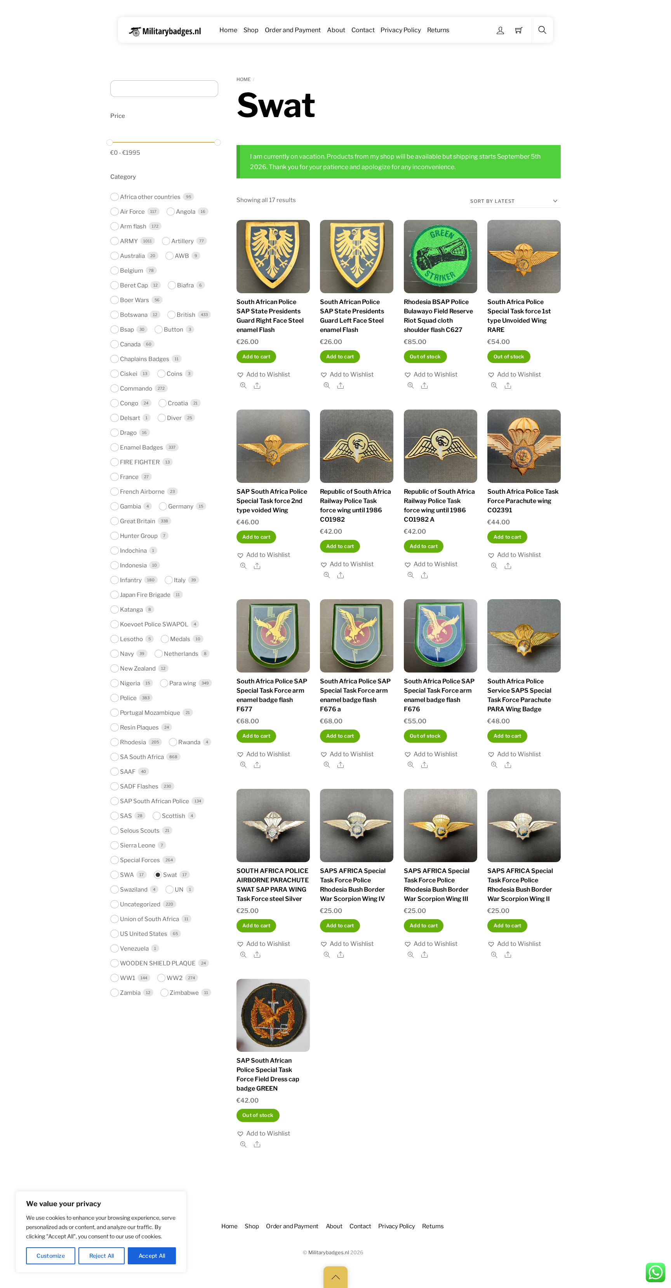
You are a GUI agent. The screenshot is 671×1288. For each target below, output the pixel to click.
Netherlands (181, 653)
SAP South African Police (154, 801)
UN (179, 889)
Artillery (182, 241)
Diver (174, 418)
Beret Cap (134, 285)
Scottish (173, 815)
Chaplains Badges (144, 359)
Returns (438, 30)
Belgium (131, 270)
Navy (127, 653)
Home (228, 30)
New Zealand (138, 668)
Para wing (182, 683)
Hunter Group (139, 535)
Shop (251, 30)
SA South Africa (142, 757)
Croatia (178, 403)
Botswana (134, 314)
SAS (126, 815)
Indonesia (133, 565)
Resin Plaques (139, 727)
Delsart (130, 418)
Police (128, 698)
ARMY (129, 241)
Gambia (130, 506)
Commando (136, 388)
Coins (175, 373)
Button (173, 329)
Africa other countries (150, 197)
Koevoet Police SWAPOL (154, 624)
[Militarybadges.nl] (168, 30)
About (336, 30)
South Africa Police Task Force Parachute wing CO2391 (522, 501)
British (186, 314)
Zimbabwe (184, 992)
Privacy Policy (401, 30)
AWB (182, 255)
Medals (180, 639)
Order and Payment (293, 30)
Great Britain (137, 521)
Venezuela (134, 948)
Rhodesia (133, 742)
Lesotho (131, 639)
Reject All (101, 1255)
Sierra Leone (137, 845)
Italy (180, 580)
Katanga (131, 609)
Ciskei (128, 373)
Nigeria (130, 683)
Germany (180, 506)
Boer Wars (134, 300)
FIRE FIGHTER (140, 462)
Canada (130, 344)
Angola (185, 211)
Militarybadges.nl (328, 1252)
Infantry (131, 580)
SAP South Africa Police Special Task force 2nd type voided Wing (271, 501)
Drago (128, 432)
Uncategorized (140, 904)
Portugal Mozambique (150, 712)
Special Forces (140, 860)
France (129, 477)
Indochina (133, 550)
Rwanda (189, 742)
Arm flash (133, 226)
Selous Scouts (140, 830)
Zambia (130, 992)
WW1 (127, 978)
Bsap (127, 329)
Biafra (185, 285)
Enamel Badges (141, 447)
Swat (170, 874)
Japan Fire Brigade (145, 594)
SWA (127, 874)
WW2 (175, 978)
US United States (143, 933)
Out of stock (425, 357)
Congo (129, 403)
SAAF (128, 771)
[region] (101, 1231)
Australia (132, 255)
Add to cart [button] (256, 357)
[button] (263, 374)
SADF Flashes (139, 786)
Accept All (152, 1255)
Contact (363, 30)
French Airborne (142, 491)
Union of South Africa (149, 919)
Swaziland (134, 889)
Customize (51, 1255)
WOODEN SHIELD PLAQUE (158, 963)
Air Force (132, 211)
